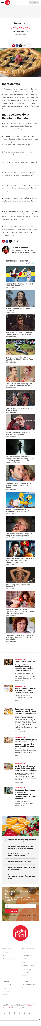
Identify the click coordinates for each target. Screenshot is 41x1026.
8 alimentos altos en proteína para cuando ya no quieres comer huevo (20, 847)
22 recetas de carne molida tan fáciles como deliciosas (21, 868)
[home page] (7, 2)
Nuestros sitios (27, 949)
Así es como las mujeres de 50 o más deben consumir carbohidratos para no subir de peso (26, 743)
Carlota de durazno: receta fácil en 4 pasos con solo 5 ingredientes (25, 711)
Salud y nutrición (20, 659)
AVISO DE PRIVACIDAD (19, 917)
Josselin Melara (20, 34)
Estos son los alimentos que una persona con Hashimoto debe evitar (25, 690)
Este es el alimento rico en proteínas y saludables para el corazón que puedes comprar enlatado (25, 666)
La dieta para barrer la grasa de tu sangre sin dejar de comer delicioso (26, 768)
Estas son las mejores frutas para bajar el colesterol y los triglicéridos (22, 840)
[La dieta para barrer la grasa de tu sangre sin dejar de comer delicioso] (8, 766)
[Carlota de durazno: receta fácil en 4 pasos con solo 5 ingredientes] (8, 711)
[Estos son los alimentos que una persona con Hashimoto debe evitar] (8, 688)
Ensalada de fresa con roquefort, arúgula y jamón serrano (20, 854)
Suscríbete (33, 2)
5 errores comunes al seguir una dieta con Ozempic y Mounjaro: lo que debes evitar (21, 876)
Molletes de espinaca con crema (19, 861)
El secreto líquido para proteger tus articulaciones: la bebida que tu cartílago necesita (25, 794)
